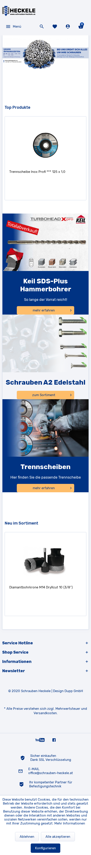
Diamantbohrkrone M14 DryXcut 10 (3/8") (41, 587)
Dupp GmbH (73, 691)
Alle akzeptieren (58, 837)
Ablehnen (27, 837)
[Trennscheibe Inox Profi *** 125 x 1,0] (45, 145)
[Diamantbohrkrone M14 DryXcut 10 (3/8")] (45, 561)
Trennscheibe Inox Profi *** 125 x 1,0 (37, 172)
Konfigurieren (45, 848)
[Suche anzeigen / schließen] (42, 26)
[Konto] (68, 26)
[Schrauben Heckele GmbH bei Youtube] (40, 739)
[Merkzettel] (55, 26)
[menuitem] (13, 26)
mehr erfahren (44, 310)
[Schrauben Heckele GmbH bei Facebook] (54, 739)
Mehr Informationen (69, 823)
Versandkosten (45, 713)
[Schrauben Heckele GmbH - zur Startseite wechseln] (18, 11)
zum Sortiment (43, 395)
